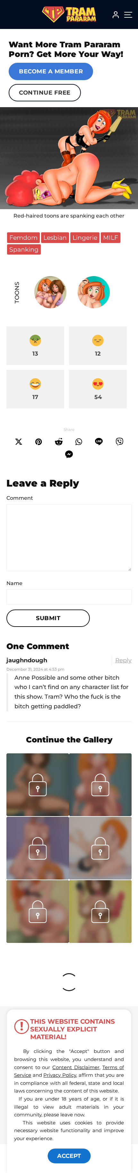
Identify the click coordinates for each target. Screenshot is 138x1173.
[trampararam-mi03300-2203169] (37, 941)
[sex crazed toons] (69, 158)
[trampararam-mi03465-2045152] (37, 877)
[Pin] (38, 442)
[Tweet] (18, 442)
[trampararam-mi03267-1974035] (100, 941)
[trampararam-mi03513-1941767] (100, 814)
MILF (110, 237)
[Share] (78, 442)
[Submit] (59, 442)
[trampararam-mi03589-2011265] (37, 814)
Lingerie (85, 237)
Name (14, 583)
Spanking (24, 249)
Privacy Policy (59, 1075)
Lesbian (55, 237)
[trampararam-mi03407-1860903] (100, 877)
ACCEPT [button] (69, 1155)
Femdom (23, 237)
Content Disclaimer (75, 1067)
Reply (123, 660)
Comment (19, 498)
